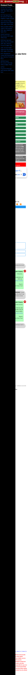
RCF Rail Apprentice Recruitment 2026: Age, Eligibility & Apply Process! (7, 16)
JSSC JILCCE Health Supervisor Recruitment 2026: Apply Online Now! (7, 49)
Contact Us (24, 651)
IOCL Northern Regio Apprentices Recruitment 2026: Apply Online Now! (7, 22)
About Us (19, 651)
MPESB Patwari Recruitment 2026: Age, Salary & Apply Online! (7, 63)
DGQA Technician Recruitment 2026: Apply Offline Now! (7, 36)
